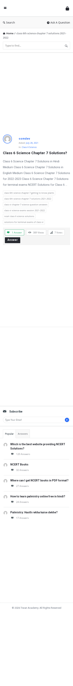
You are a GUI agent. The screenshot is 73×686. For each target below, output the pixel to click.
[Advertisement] (36, 92)
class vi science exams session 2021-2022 (24, 210)
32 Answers (22, 470)
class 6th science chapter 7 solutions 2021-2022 (27, 198)
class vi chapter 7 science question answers (25, 204)
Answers (23, 433)
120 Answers (23, 454)
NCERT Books (19, 464)
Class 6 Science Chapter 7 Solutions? (35, 153)
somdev (24, 138)
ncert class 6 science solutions (19, 216)
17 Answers (22, 518)
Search (10, 22)
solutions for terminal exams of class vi (23, 222)
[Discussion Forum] (36, 8)
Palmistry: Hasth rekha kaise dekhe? (34, 512)
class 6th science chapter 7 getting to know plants (29, 192)
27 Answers (22, 486)
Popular (9, 433)
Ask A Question (60, 22)
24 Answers (22, 502)
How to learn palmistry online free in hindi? (37, 496)
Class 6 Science (29, 147)
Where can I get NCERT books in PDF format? (39, 480)
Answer (12, 239)
